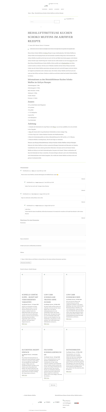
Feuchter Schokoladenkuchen (52, 352)
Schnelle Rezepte (32, 269)
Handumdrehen (65, 63)
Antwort (83, 178)
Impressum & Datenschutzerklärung (40, 410)
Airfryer (46, 53)
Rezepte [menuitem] (51, 9)
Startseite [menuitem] (44, 9)
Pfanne (54, 127)
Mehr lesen (24, 323)
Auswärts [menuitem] (56, 9)
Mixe (30, 132)
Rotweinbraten (73, 350)
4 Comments (46, 45)
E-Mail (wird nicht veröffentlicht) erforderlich (30, 245)
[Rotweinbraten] (75, 337)
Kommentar (23, 222)
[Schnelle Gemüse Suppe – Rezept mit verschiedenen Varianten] (31, 282)
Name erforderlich (24, 238)
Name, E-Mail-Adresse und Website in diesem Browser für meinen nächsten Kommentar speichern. (44, 259)
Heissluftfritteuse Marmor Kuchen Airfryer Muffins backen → (69, 395)
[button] (57, 21)
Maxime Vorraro (39, 45)
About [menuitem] (62, 9)
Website (22, 252)
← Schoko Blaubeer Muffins (29, 395)
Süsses (70, 60)
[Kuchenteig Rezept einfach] (31, 337)
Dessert (26, 269)
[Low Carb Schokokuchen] (75, 282)
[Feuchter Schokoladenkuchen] (53, 337)
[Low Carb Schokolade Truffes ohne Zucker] (53, 282)
